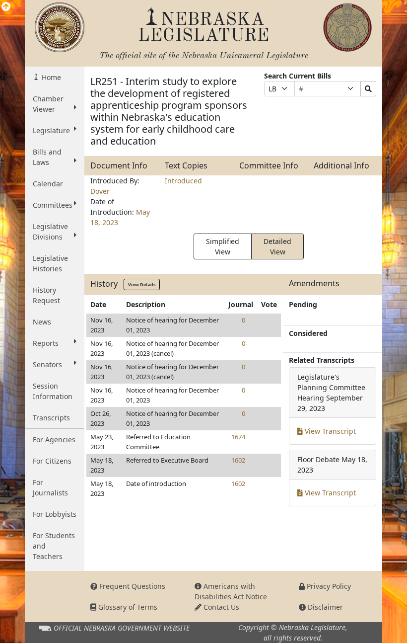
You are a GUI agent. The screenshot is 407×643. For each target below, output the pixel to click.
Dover (100, 191)
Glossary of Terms (126, 607)
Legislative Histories (50, 263)
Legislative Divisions (50, 231)
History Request (46, 295)
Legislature (51, 130)
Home (50, 77)
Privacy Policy (328, 586)
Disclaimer (324, 607)
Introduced (183, 180)
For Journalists (50, 487)
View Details (141, 284)
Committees (52, 205)
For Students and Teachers (54, 546)
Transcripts (51, 417)
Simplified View (222, 246)
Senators (47, 364)
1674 (238, 436)
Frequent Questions (131, 586)
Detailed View (277, 246)
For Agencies (54, 439)
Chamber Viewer (48, 104)
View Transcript (329, 431)
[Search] (368, 88)
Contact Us (220, 607)
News (42, 321)
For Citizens (52, 461)
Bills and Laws (47, 157)
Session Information (52, 391)
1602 (238, 460)
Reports (46, 343)
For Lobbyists (54, 514)
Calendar (48, 183)
